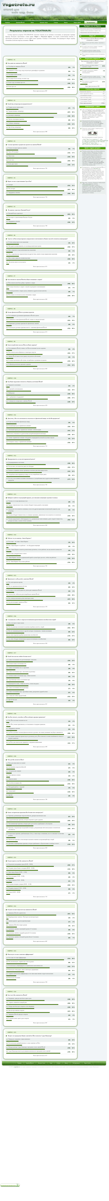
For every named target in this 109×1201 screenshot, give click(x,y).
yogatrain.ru (17, 1066)
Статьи (58, 1063)
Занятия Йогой (30, 1063)
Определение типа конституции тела (89, 32)
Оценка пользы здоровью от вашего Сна (90, 30)
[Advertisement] (40, 50)
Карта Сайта (87, 1063)
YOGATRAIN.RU (86, 185)
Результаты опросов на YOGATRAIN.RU (90, 28)
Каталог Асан (41, 1063)
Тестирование (76, 1063)
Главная (19, 1063)
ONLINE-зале (96, 168)
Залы (51, 1063)
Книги (66, 1063)
